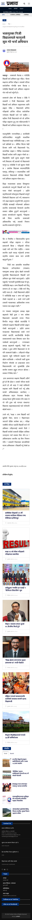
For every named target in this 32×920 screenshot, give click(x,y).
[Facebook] (3, 869)
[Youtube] (5, 869)
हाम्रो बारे (15, 9)
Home (10, 9)
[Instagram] (8, 869)
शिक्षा (9, 24)
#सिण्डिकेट (26, 15)
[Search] (25, 3)
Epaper (21, 9)
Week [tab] (5, 753)
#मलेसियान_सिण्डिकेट (15, 15)
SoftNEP (18, 916)
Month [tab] (12, 753)
